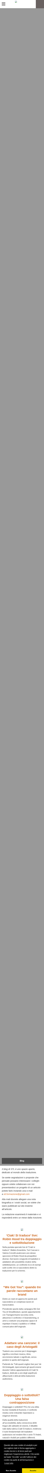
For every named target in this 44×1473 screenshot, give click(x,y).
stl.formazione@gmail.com (17, 1194)
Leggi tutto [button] (8, 1463)
